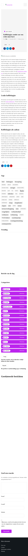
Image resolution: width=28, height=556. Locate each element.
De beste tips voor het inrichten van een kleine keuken (7, 253)
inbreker (10, 194)
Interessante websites (6, 549)
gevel (9, 190)
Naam (3, 496)
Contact (3, 547)
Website (3, 512)
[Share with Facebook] (4, 48)
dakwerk (9, 184)
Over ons (3, 545)
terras (19, 206)
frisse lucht (4, 190)
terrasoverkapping (8, 209)
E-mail (3, 504)
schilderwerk (16, 199)
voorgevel (21, 214)
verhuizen (5, 215)
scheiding (10, 199)
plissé (22, 196)
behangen (9, 182)
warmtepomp (16, 218)
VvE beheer (6, 218)
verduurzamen (23, 208)
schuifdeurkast (4, 202)
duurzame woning (5, 187)
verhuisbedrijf (16, 212)
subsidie (14, 205)
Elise (6, 39)
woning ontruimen (5, 220)
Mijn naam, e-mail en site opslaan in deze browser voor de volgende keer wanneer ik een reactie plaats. (13, 524)
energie (12, 188)
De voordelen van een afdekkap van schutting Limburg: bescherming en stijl (13, 434)
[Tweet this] (7, 48)
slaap (10, 203)
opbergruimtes (11, 196)
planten (18, 196)
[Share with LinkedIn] (10, 48)
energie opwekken (20, 187)
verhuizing (14, 215)
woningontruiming (16, 221)
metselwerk (21, 193)
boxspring (18, 182)
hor (12, 190)
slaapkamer (18, 203)
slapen (4, 206)
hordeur (16, 190)
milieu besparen (4, 196)
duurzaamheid (15, 184)
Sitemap (3, 551)
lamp (16, 193)
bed (3, 182)
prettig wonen (4, 199)
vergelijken (5, 212)
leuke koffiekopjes (10, 101)
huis (22, 191)
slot (9, 206)
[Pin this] (13, 48)
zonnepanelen (6, 224)
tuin (17, 209)
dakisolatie (4, 184)
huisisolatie (4, 193)
